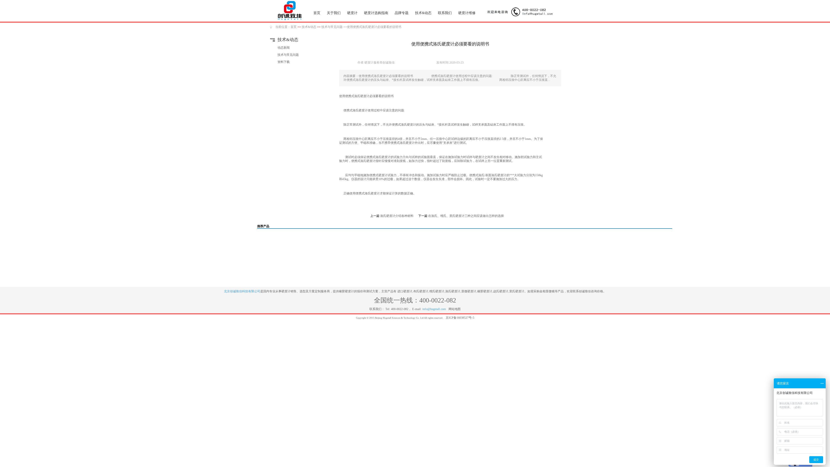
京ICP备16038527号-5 (460, 317)
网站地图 (455, 309)
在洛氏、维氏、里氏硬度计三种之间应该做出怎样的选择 (466, 216)
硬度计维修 (467, 13)
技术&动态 (423, 13)
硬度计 (352, 13)
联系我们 (445, 13)
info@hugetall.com (434, 309)
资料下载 (284, 62)
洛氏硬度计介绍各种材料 (396, 216)
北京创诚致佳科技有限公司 (242, 291)
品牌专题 (402, 13)
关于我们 (334, 13)
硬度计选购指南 (376, 13)
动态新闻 (284, 47)
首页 (316, 13)
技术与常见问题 (332, 27)
